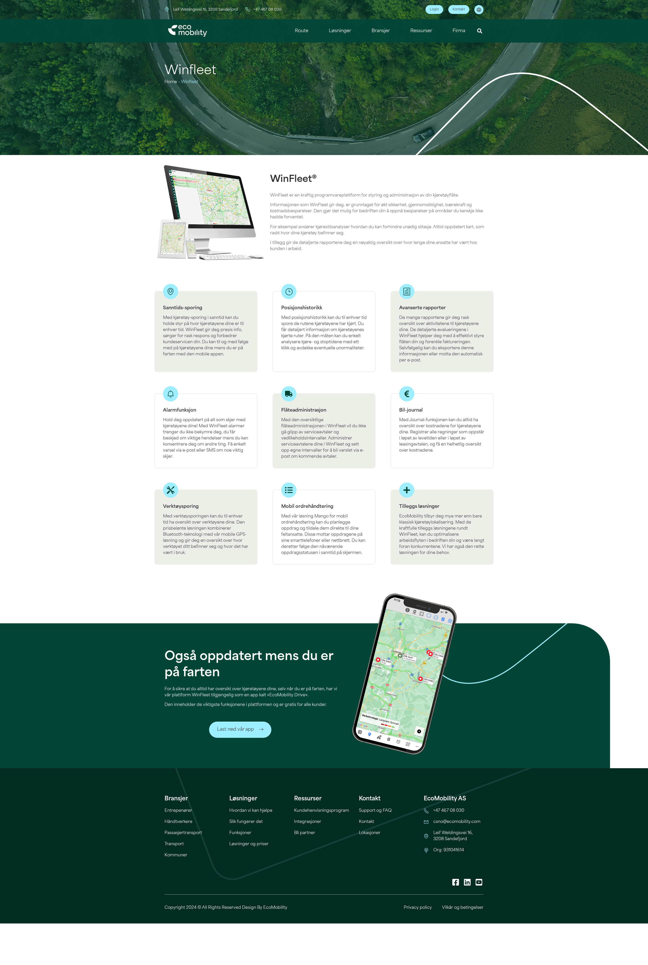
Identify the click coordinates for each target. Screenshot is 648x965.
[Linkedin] (467, 882)
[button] (480, 31)
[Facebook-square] (455, 882)
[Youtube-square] (478, 882)
